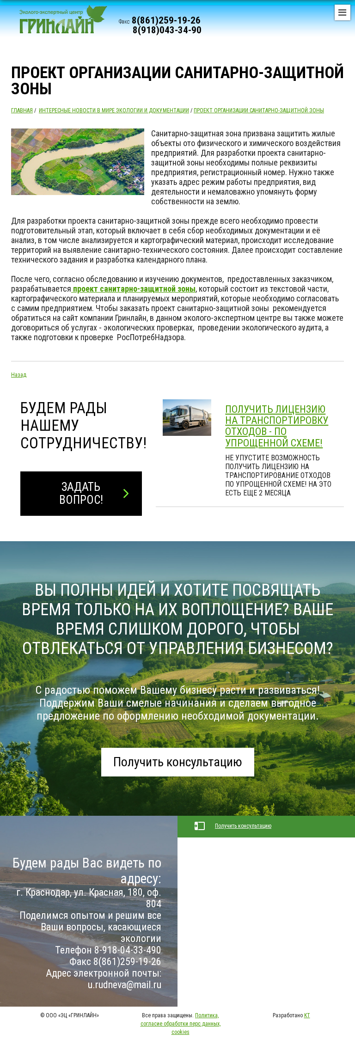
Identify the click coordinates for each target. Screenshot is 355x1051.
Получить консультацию (177, 762)
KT (307, 1015)
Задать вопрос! (81, 493)
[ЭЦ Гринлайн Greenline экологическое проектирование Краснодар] (59, 23)
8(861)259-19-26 (166, 20)
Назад (18, 375)
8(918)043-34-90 (167, 30)
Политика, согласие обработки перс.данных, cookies (180, 1023)
